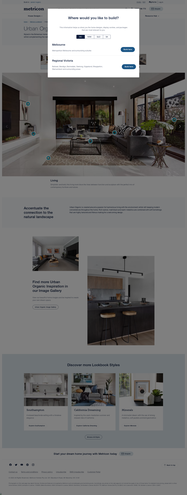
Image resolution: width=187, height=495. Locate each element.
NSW (89, 37)
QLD (98, 37)
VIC (80, 37)
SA (107, 37)
